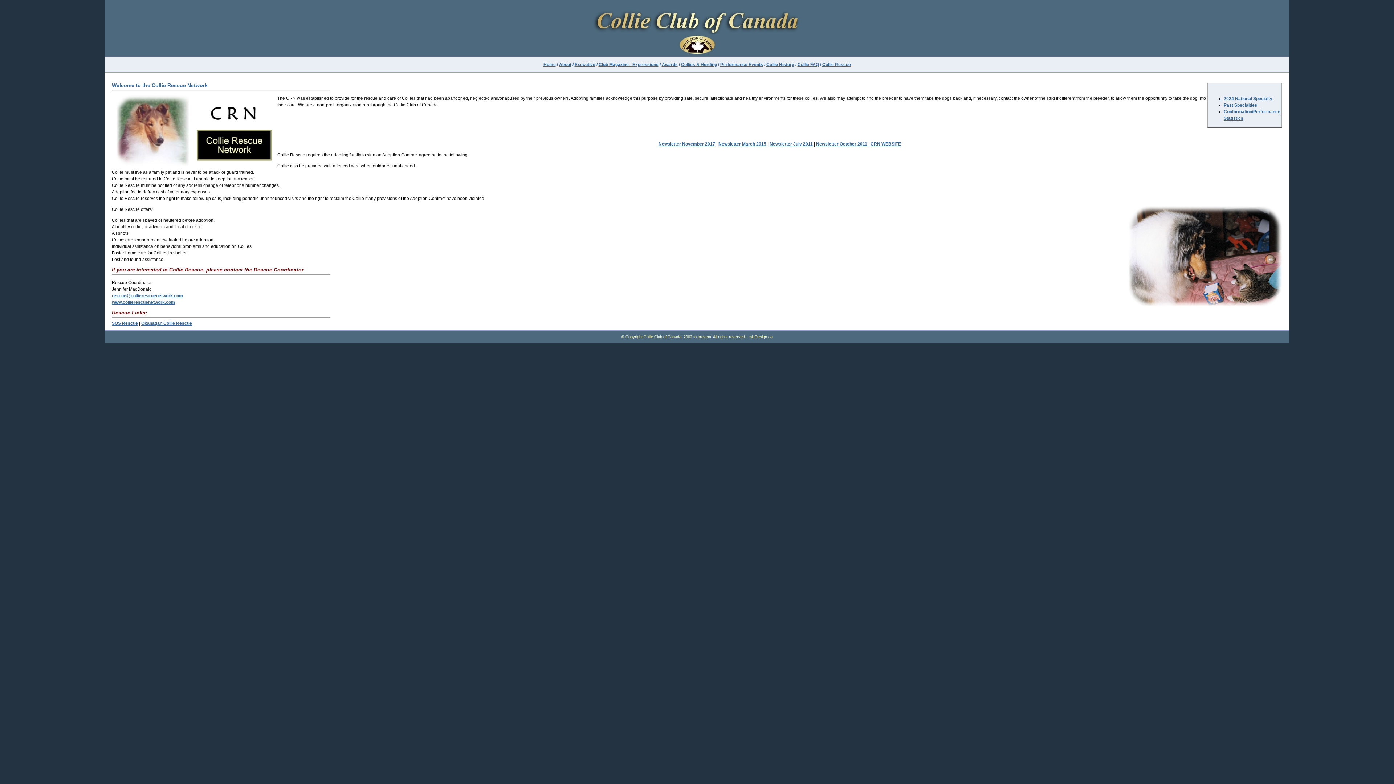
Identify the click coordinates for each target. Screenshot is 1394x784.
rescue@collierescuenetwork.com (147, 295)
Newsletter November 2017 (687, 144)
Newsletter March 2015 (742, 144)
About (565, 64)
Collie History (780, 64)
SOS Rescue (125, 323)
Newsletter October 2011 (841, 144)
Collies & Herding (699, 64)
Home (549, 64)
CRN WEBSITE (886, 144)
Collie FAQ (808, 64)
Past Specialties (1240, 105)
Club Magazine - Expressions (629, 64)
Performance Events (741, 64)
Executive (585, 64)
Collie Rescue (836, 64)
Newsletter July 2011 (791, 144)
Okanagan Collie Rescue (166, 323)
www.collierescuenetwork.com (143, 302)
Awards (670, 64)
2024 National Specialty (1248, 98)
